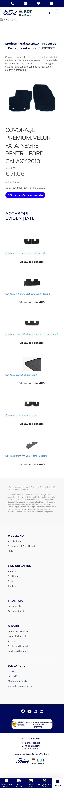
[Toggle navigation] (57, 12)
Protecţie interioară (23, 48)
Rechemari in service (19, 646)
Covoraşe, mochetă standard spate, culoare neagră (31, 334)
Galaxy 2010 (29, 44)
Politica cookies (31, 748)
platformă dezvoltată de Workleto (32, 754)
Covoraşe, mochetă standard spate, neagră (27, 294)
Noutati (12, 671)
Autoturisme (14, 541)
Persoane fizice (16, 606)
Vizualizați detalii (31, 262)
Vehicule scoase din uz (20, 686)
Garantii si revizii (17, 636)
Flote (10, 551)
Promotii (12, 571)
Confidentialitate (31, 745)
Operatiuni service (18, 631)
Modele (11, 44)
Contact (12, 586)
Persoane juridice (17, 611)
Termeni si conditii (31, 742)
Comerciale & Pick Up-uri (21, 546)
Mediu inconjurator (18, 681)
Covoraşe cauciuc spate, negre (21, 375)
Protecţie (49, 44)
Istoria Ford (14, 676)
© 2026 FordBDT (31, 738)
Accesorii (13, 641)
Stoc (10, 581)
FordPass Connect (17, 651)
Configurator (15, 576)
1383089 (48, 48)
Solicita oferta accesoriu (26, 195)
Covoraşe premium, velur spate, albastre (26, 253)
